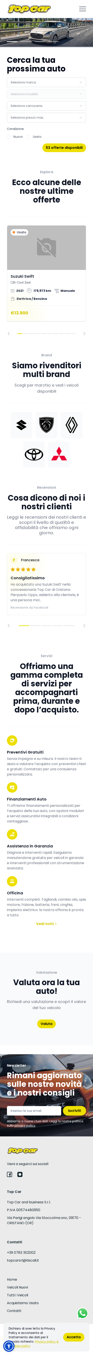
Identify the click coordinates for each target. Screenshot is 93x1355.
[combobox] (46, 82)
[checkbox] (9, 137)
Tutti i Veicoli (17, 1295)
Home (12, 1279)
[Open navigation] (82, 8)
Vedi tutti (45, 923)
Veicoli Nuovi (17, 1287)
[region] (46, 280)
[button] (8, 1346)
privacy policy (24, 1125)
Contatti (14, 1310)
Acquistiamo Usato (23, 1302)
